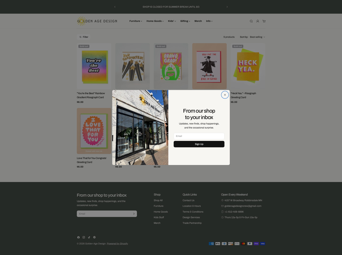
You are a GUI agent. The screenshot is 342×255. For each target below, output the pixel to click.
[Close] (225, 95)
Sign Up (199, 144)
